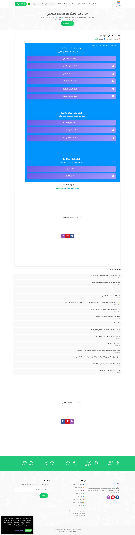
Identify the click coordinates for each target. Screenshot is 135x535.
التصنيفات (62, 4)
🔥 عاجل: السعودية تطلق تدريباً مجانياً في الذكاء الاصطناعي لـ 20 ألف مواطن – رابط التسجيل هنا (92, 303)
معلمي (74, 532)
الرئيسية (91, 4)
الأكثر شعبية (81, 4)
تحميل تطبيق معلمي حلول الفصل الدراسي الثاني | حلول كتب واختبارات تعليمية (98, 357)
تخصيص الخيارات (19, 530)
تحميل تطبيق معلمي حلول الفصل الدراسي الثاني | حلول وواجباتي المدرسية (98, 350)
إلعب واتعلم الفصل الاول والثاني (111, 296)
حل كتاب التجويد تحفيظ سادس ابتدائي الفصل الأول (105, 330)
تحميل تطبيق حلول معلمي (112, 343)
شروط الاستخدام (15, 526)
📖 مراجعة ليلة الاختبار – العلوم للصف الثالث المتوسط (105, 309)
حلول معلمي (68, 529)
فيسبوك (75, 188)
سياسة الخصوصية (78, 500)
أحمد (96, 39)
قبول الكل (28, 530)
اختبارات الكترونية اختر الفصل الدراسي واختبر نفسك (106, 282)
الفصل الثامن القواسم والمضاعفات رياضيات (108, 316)
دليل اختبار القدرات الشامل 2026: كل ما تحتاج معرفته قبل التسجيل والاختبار (76, 513)
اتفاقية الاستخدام (78, 503)
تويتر (67, 188)
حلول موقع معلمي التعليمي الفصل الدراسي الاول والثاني (104, 275)
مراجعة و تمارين (78, 488)
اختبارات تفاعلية (78, 494)
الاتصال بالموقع (78, 506)
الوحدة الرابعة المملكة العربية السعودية (109, 371)
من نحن (80, 497)
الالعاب (118, 289)
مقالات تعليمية (116, 323)
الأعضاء (71, 4)
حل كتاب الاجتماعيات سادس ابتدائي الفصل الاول (106, 364)
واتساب (60, 188)
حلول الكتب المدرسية (77, 485)
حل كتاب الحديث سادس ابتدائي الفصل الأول (107, 337)
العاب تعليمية (78, 491)
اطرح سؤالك (19, 4)
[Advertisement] (67, 202)
